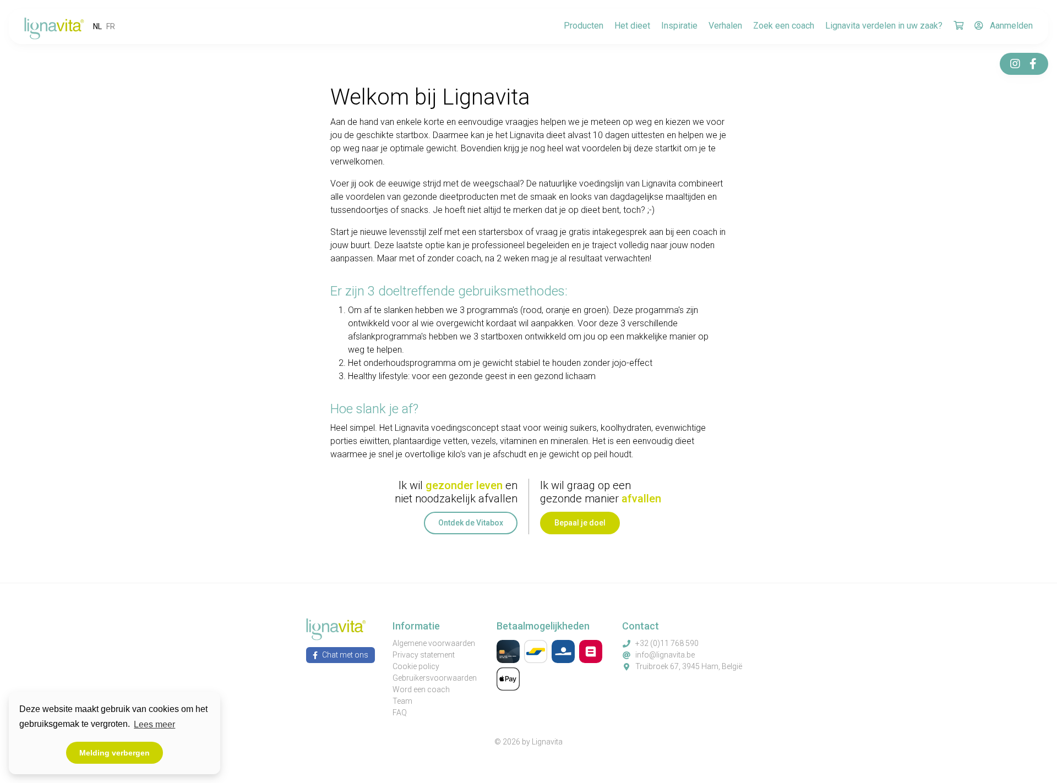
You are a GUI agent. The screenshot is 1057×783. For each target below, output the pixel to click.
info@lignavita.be (665, 654)
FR (110, 26)
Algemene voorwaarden (434, 643)
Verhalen (725, 25)
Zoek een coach (783, 25)
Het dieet (632, 25)
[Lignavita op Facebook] (1033, 64)
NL (97, 26)
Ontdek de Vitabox (470, 522)
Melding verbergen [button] (114, 752)
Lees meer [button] (154, 724)
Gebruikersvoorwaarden (435, 678)
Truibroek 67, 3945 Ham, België (688, 666)
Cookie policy (416, 666)
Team (402, 701)
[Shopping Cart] (958, 26)
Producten (583, 25)
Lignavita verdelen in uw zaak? (883, 25)
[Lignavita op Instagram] (1015, 64)
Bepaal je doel (580, 522)
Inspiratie (679, 25)
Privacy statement (424, 654)
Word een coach (421, 689)
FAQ (400, 712)
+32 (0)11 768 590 (667, 643)
